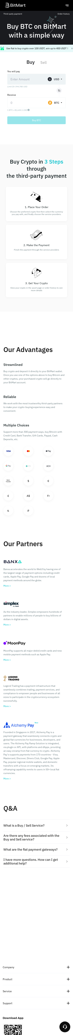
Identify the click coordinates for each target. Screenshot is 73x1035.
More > (7, 585)
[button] (36, 826)
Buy (30, 62)
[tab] (36, 826)
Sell (43, 62)
